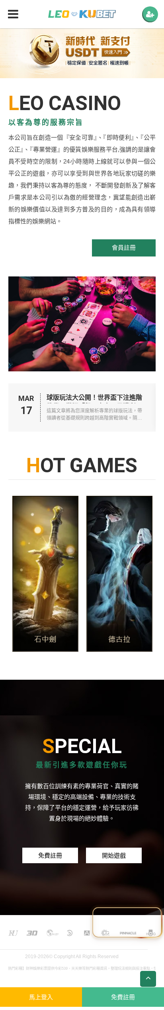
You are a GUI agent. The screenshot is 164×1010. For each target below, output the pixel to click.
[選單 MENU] (150, 14)
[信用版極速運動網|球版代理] (82, 14)
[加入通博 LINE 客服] (127, 920)
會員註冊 (124, 247)
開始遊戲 (114, 855)
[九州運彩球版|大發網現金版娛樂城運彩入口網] (119, 573)
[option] (82, 53)
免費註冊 (50, 855)
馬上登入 (41, 997)
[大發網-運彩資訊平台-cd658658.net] (45, 573)
